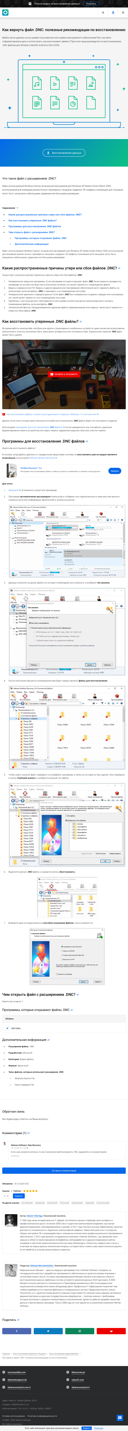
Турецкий (89, 1203)
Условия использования (13, 1416)
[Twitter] (48, 1331)
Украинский (77, 1203)
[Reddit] (111, 1331)
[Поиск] (103, 13)
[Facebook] (16, 1331)
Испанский (52, 1203)
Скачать (115, 471)
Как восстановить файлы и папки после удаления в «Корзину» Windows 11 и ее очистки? (51, 414)
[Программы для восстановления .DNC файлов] (86, 441)
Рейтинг (17, 1191)
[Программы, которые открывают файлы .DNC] (71, 1010)
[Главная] (5, 12)
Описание (98, 1428)
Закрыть (86, 1428)
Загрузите (13, 490)
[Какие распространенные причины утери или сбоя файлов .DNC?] (118, 268)
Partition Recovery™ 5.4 (31, 468)
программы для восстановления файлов (39, 427)
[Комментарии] (27, 1133)
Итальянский (103, 1203)
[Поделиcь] (17, 1320)
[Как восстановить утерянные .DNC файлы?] (80, 322)
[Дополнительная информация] (47, 1040)
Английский (27, 1203)
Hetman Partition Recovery (42, 458)
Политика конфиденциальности (42, 1416)
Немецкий (39, 1203)
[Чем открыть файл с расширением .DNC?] (77, 995)
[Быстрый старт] (123, 13)
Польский (64, 1203)
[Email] (79, 1331)
